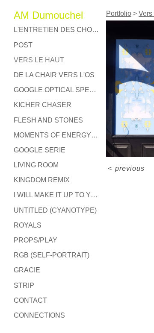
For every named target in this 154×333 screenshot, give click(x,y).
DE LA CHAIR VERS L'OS (54, 75)
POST (23, 45)
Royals (27, 225)
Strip (24, 285)
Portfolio (118, 13)
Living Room (36, 165)
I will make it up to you (56, 195)
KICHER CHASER (42, 104)
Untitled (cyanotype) (55, 210)
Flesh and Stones (48, 120)
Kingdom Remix (42, 180)
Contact (30, 300)
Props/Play (35, 240)
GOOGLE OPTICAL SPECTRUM (56, 89)
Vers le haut (39, 60)
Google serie (39, 150)
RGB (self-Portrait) (51, 255)
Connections (39, 315)
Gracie (27, 270)
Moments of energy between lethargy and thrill (56, 135)
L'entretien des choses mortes (56, 29)
